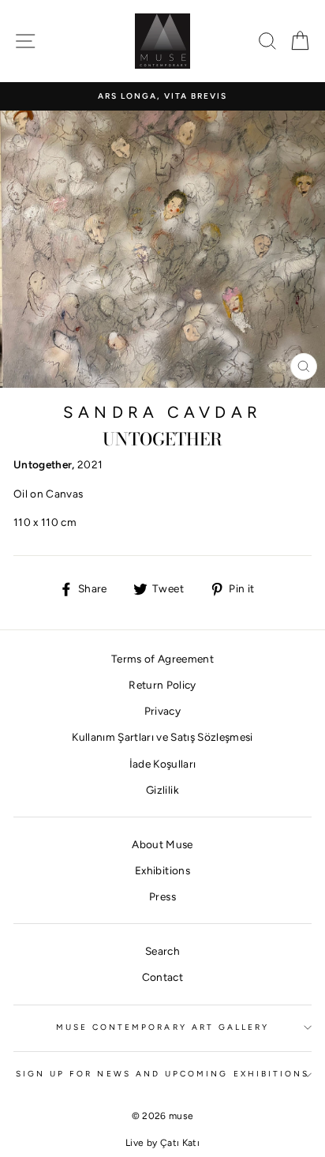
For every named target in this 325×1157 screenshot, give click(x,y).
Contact (162, 977)
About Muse (162, 844)
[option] (162, 96)
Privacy (162, 710)
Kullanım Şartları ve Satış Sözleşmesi (162, 737)
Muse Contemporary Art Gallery (163, 1027)
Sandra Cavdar (162, 412)
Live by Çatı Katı (162, 1142)
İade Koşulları (162, 763)
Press (162, 896)
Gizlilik (162, 789)
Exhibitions (162, 870)
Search (162, 951)
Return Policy (162, 684)
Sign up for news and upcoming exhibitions (162, 1074)
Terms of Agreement (162, 658)
